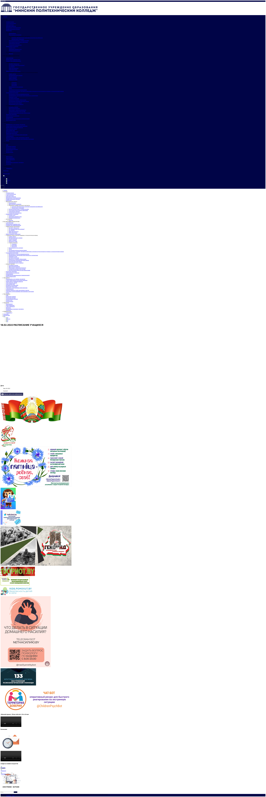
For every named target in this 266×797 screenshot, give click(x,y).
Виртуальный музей (11, 120)
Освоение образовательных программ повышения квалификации (27, 37)
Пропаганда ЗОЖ (13, 79)
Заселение (8, 164)
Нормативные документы (12, 46)
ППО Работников (13, 69)
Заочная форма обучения (12, 149)
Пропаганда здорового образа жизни (17, 99)
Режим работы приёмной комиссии (14, 127)
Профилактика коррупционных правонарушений (18, 118)
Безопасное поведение (11, 114)
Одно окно (5, 170)
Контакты (8, 161)
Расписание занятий (11, 146)
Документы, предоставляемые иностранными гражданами (20, 139)
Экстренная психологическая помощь (18, 89)
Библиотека (9, 30)
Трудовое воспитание (14, 98)
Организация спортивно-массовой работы (19, 101)
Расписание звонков (11, 147)
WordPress (8, 795)
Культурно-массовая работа (15, 102)
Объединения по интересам (12, 115)
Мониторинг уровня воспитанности (17, 110)
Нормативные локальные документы (15, 162)
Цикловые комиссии (11, 26)
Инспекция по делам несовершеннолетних (19, 94)
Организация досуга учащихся (16, 104)
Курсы (7, 140)
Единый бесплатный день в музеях (17, 111)
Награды (11, 53)
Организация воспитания (12, 92)
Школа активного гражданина (13, 71)
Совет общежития (10, 159)
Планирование (12, 33)
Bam (13, 795)
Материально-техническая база (13, 27)
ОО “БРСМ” (12, 66)
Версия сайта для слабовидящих (13, 394)
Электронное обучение (14, 43)
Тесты (10, 88)
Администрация (10, 21)
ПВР (7, 145)
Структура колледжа (11, 23)
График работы (12, 74)
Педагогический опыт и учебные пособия (19, 40)
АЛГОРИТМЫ (9, 58)
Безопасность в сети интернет (16, 87)
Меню (2, 186)
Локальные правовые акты (15, 49)
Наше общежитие (10, 158)
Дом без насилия (13, 76)
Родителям (14, 84)
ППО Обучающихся (13, 68)
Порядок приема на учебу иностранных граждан (17, 137)
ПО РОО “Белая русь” (14, 63)
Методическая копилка (14, 108)
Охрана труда (12, 47)
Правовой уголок (13, 97)
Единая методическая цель (15, 45)
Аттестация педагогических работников (18, 42)
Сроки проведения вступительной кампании (16, 126)
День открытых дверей (11, 129)
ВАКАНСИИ (6, 173)
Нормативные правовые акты (13, 59)
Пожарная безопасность (14, 50)
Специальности (10, 136)
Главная (5, 16)
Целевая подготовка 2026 (12, 131)
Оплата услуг (9, 150)
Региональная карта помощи (15, 75)
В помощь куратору (13, 107)
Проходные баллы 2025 (11, 133)
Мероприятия (9, 156)
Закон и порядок (13, 78)
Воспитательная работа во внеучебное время (19, 113)
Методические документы (15, 34)
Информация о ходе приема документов (15, 124)
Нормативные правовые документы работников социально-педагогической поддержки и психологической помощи (36, 91)
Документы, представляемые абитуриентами (16, 134)
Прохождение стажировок (18, 39)
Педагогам (14, 85)
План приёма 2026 (10, 130)
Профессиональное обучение (13, 29)
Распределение (9, 152)
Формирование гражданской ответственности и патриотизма (23, 95)
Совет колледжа (10, 24)
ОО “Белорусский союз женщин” (17, 65)
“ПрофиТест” (9, 168)
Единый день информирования (13, 61)
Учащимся (14, 82)
